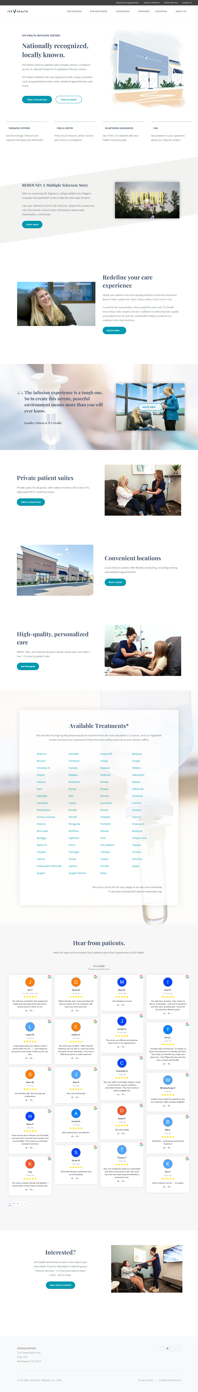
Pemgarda (74, 824)
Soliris (72, 845)
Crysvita (73, 767)
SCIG (103, 838)
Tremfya (105, 852)
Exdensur (105, 774)
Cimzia (104, 760)
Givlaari (104, 781)
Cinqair (136, 760)
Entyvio (41, 774)
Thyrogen (74, 852)
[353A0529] (143, 650)
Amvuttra (74, 753)
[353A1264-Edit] (143, 490)
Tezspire (41, 852)
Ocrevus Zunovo (46, 817)
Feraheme (74, 781)
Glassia (136, 781)
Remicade (42, 831)
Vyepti (135, 866)
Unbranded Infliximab (49, 866)
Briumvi (41, 760)
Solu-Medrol (107, 845)
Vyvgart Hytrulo (77, 873)
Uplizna (73, 866)
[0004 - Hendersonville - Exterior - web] (55, 570)
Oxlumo (41, 824)
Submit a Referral (151, 2)
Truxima (136, 852)
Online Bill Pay (170, 2)
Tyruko (72, 859)
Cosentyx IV (43, 767)
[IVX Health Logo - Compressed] (17, 11)
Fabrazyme (138, 774)
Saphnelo (74, 838)
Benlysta (137, 753)
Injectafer (42, 796)
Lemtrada (42, 803)
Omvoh (73, 817)
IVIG (71, 796)
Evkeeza (73, 774)
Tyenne (41, 859)
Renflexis (74, 831)
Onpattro (105, 817)
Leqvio (72, 803)
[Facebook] (162, 1348)
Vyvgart (41, 873)
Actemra (41, 753)
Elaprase (105, 767)
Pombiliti (105, 824)
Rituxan (104, 831)
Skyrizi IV (42, 845)
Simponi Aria (139, 838)
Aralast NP (106, 753)
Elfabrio (136, 767)
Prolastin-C (138, 824)
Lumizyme (106, 803)
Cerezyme (74, 760)
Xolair (103, 873)
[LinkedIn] (173, 1348)
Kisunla (104, 796)
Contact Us (187, 2)
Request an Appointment (127, 2)
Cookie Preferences (170, 1380)
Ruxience (137, 831)
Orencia (136, 817)
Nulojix (104, 810)
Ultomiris (137, 859)
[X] (167, 1348)
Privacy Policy (146, 1380)
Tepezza (136, 845)
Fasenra (41, 781)
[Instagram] (178, 1348)
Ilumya (72, 788)
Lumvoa (136, 803)
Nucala (73, 810)
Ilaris (39, 788)
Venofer (104, 866)
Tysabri (104, 859)
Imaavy (104, 788)
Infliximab (137, 788)
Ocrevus (136, 810)
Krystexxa (137, 796)
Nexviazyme (43, 810)
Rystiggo (41, 838)
